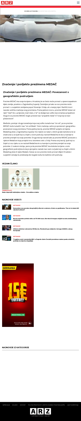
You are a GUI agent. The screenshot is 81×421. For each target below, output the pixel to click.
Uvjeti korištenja (72, 405)
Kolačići (15, 405)
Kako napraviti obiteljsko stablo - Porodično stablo (20, 192)
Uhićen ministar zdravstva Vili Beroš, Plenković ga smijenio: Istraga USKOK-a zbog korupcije (42, 229)
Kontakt (23, 405)
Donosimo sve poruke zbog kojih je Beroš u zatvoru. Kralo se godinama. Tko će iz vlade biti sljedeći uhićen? (46, 209)
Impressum (6, 405)
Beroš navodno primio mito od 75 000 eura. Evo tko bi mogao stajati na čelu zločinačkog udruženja (45, 219)
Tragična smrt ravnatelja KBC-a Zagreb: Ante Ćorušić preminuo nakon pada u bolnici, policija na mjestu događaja (43, 240)
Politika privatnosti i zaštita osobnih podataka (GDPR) (46, 405)
